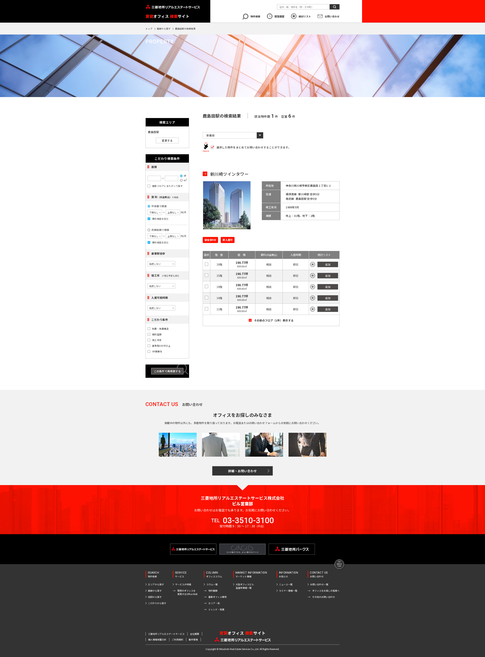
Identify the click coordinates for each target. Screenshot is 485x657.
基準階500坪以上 (161, 345)
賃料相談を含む (160, 218)
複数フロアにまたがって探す (167, 186)
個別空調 (157, 334)
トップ (149, 28)
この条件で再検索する (167, 371)
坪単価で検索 (159, 206)
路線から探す (164, 28)
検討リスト (305, 16)
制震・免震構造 (160, 328)
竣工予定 (157, 340)
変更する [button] (167, 140)
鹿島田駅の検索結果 (185, 28)
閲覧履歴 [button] (279, 16)
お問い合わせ (332, 16)
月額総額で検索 (160, 230)
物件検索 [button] (255, 16)
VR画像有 (157, 351)
